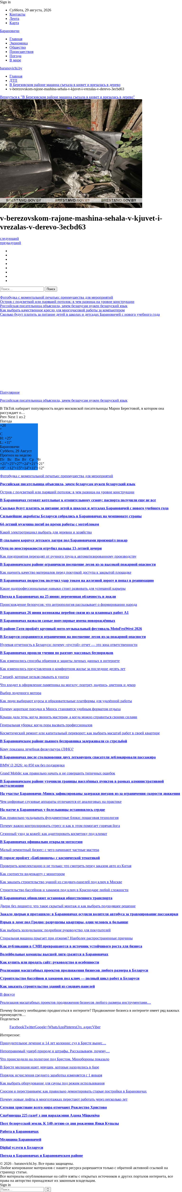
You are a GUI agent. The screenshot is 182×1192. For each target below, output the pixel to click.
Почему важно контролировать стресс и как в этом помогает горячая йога (60, 826)
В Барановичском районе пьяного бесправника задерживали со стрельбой (63, 741)
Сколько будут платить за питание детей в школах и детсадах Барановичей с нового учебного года (80, 314)
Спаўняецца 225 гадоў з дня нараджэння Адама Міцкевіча (50, 1115)
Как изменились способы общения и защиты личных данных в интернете (60, 661)
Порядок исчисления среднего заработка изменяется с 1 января (51, 1075)
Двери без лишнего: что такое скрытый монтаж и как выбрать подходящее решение (68, 906)
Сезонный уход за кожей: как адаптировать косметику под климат (53, 834)
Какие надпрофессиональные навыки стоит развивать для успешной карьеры (63, 588)
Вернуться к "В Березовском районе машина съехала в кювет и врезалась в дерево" (67, 97)
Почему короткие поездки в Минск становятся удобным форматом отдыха (60, 709)
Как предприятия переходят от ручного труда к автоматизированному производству (68, 556)
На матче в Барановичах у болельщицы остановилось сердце (52, 810)
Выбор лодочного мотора (20, 693)
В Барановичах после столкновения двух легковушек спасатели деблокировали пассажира (78, 757)
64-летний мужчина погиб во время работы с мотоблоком (49, 524)
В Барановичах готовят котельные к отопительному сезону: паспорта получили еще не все (78, 500)
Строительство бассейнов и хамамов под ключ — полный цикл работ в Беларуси (69, 978)
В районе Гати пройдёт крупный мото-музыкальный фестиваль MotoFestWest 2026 (71, 629)
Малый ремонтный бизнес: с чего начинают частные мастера (49, 850)
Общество (17, 47)
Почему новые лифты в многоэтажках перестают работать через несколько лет (63, 1099)
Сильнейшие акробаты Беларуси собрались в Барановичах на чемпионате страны (71, 516)
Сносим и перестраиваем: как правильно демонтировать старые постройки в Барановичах (73, 1091)
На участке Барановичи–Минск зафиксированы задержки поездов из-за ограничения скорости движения (90, 794)
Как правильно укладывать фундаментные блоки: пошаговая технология (59, 818)
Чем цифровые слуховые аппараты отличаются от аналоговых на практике (61, 802)
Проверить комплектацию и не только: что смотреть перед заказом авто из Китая (65, 866)
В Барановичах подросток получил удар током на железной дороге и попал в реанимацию (77, 580)
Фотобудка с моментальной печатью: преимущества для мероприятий (56, 297)
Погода (15, 56)
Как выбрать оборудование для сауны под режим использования (52, 1083)
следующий (9, 239)
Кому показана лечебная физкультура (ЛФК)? (36, 749)
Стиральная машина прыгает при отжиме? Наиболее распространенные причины (66, 938)
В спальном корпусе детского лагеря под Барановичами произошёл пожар (63, 540)
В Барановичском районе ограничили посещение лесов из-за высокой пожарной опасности (78, 564)
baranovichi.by (11, 68)
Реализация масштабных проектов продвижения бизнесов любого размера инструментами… (75, 1002)
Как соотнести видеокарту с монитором (32, 874)
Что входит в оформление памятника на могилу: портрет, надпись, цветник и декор (68, 685)
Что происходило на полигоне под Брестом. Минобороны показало (54, 1059)
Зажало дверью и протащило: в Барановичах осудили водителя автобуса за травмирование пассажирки (89, 914)
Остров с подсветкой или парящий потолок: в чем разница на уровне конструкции (67, 302)
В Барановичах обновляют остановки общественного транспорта (56, 898)
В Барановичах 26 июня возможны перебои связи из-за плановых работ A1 (64, 613)
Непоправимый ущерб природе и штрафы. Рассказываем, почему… (55, 1051)
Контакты (17, 14)
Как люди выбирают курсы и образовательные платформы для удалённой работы (66, 701)
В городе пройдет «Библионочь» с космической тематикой (50, 858)
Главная (15, 39)
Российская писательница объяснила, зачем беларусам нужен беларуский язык (63, 306)
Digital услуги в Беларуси (21, 1147)
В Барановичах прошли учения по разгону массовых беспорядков (56, 653)
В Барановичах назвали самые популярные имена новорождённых (57, 621)
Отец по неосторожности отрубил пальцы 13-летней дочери (51, 548)
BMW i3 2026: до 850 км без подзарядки (32, 765)
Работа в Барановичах (19, 1131)
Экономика (18, 43)
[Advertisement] (91, 353)
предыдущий (10, 243)
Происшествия (21, 52)
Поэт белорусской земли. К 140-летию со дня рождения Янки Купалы (59, 1123)
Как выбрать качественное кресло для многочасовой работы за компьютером (62, 310)
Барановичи (9, 31)
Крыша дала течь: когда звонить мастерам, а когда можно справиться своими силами (68, 717)
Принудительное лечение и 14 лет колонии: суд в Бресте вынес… (53, 1043)
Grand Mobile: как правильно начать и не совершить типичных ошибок (57, 773)
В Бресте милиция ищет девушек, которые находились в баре (49, 1067)
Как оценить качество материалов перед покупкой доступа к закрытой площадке (65, 572)
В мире (15, 60)
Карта (14, 23)
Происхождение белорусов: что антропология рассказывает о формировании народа (68, 604)
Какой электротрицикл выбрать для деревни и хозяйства (46, 532)
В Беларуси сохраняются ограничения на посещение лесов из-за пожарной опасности (73, 637)
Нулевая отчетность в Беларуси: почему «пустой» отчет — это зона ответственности (68, 645)
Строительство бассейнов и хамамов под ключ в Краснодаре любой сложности (64, 890)
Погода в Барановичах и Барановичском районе (41, 1155)
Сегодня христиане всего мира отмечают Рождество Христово (53, 1107)
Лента (14, 19)
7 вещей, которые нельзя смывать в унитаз (34, 677)
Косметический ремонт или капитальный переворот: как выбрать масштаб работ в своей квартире (80, 733)
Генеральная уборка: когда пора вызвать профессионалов (46, 725)
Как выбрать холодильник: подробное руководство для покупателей (55, 930)
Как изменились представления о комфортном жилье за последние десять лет (62, 669)
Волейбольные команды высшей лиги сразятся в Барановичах (54, 954)
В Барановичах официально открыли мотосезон (41, 842)
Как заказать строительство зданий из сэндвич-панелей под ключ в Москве (61, 882)
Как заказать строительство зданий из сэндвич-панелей (47, 986)
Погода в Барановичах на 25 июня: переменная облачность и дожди (58, 596)
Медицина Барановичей (20, 1139)
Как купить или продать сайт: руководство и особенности (49, 962)
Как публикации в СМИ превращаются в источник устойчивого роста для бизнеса (71, 946)
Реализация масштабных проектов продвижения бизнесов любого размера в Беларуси (74, 970)
